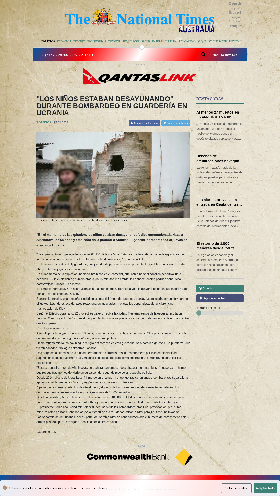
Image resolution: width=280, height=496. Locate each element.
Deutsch (235, 3)
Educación (187, 41)
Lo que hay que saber (212, 41)
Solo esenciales (236, 488)
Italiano (235, 21)
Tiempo (234, 41)
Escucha (208, 288)
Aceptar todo (265, 488)
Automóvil (113, 41)
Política (48, 41)
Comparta (145, 123)
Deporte (79, 41)
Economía (64, 41)
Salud (145, 41)
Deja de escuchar (213, 298)
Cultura (171, 41)
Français (235, 17)
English (235, 8)
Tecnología (131, 41)
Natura (157, 41)
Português (235, 26)
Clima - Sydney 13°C (224, 54)
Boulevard (95, 41)
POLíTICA (43, 122)
